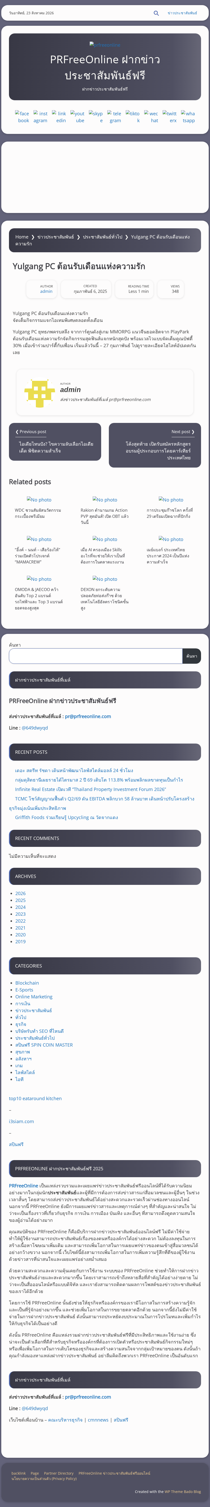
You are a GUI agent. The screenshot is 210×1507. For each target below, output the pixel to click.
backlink (19, 1473)
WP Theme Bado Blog (183, 1491)
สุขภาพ (22, 1052)
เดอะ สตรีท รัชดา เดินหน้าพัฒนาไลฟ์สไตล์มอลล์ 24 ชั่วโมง (74, 770)
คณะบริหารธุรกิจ (65, 1420)
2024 (20, 907)
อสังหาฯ (23, 1059)
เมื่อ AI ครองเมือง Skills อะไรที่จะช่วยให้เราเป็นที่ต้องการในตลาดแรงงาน (103, 556)
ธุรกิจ (20, 1024)
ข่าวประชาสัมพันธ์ (182, 12)
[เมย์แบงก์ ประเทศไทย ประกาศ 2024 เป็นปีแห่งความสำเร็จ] (171, 539)
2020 (20, 935)
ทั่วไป (20, 1017)
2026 (20, 893)
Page (35, 1473)
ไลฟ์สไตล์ (25, 1072)
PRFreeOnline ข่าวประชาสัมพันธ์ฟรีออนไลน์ (114, 1473)
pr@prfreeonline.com (88, 716)
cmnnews (98, 1420)
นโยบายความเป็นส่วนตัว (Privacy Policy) (44, 1478)
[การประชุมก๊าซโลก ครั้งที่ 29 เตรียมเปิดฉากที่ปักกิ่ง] (171, 499)
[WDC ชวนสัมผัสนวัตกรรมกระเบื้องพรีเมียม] (39, 499)
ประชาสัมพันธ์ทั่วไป (102, 237)
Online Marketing (33, 997)
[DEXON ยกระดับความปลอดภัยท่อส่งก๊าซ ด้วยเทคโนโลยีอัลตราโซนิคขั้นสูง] (105, 579)
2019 (20, 941)
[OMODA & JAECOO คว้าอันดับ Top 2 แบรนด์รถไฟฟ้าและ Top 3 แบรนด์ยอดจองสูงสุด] (39, 579)
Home (21, 237)
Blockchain (27, 983)
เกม (19, 1065)
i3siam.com (21, 1121)
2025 (20, 900)
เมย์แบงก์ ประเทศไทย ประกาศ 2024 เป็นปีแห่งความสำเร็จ (168, 556)
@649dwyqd (35, 728)
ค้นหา (15, 645)
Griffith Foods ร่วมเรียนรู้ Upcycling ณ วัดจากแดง (66, 817)
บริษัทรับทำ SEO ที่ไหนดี (39, 1031)
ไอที (19, 1079)
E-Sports (24, 990)
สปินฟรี (16, 1144)
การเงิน (22, 1003)
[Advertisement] (105, 177)
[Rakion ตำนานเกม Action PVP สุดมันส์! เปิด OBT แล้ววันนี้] (105, 499)
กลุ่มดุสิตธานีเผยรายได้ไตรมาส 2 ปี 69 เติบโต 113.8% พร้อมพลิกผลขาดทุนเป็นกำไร (99, 780)
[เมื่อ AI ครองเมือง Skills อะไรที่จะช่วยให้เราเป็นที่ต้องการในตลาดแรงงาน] (105, 539)
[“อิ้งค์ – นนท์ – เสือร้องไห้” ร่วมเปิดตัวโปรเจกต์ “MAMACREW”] (39, 539)
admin (46, 291)
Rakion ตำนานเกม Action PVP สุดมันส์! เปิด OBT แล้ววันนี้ (105, 516)
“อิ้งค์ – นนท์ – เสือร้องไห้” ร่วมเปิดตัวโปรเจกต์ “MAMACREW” (37, 556)
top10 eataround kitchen (35, 1098)
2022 (20, 921)
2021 (20, 928)
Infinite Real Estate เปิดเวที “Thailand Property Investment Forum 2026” (90, 789)
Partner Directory (59, 1473)
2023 (20, 914)
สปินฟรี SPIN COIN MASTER (44, 1045)
